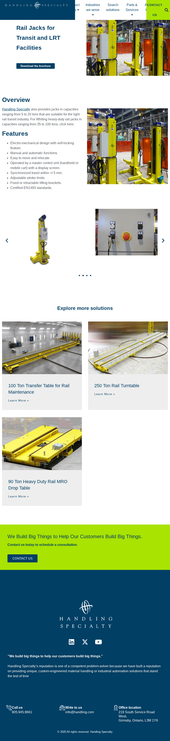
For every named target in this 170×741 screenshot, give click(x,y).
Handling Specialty (16, 109)
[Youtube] (98, 642)
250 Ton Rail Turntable (116, 385)
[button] (166, 10)
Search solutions (112, 7)
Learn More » (18, 400)
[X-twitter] (85, 642)
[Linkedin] (71, 642)
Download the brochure (36, 66)
